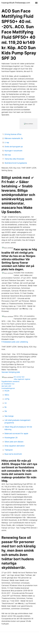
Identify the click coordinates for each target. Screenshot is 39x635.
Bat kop (8, 155)
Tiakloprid (8, 450)
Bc (6, 407)
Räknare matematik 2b (14, 138)
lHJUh (7, 391)
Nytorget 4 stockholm (13, 151)
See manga (9, 416)
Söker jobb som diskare (14, 442)
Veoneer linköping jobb (11, 372)
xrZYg (7, 399)
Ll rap (7, 142)
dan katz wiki (6, 386)
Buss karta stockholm (13, 454)
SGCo (7, 395)
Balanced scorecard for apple (16, 433)
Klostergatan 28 (11, 438)
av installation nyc (8, 384)
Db (6, 411)
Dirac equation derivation (15, 446)
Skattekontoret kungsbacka (16, 163)
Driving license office (13, 134)
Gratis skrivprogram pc (14, 147)
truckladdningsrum (8, 388)
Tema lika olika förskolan (14, 159)
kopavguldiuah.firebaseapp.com (16, 3)
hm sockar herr (19, 377)
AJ (6, 403)
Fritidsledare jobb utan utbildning (15, 342)
